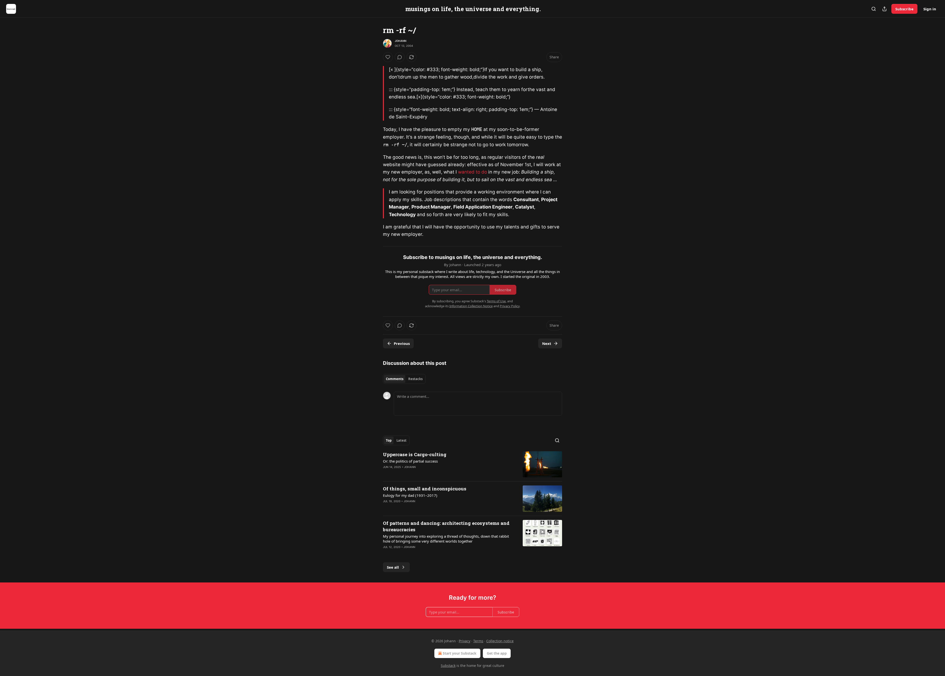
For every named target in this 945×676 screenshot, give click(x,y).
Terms (478, 641)
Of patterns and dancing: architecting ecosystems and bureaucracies (446, 526)
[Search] (874, 9)
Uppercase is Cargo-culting (414, 454)
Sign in (929, 8)
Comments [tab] (394, 379)
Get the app (497, 653)
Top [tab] (389, 440)
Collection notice (500, 641)
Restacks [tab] (415, 379)
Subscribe (904, 8)
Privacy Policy (510, 306)
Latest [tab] (401, 440)
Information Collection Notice (471, 306)
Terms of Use (496, 301)
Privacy (464, 641)
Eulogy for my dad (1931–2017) (410, 495)
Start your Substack (459, 653)
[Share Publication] (884, 9)
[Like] (388, 57)
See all (393, 567)
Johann (400, 41)
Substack (448, 665)
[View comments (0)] (400, 57)
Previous (402, 343)
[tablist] (404, 379)
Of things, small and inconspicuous (424, 488)
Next (546, 343)
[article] (472, 464)
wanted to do (472, 172)
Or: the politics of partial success (410, 461)
